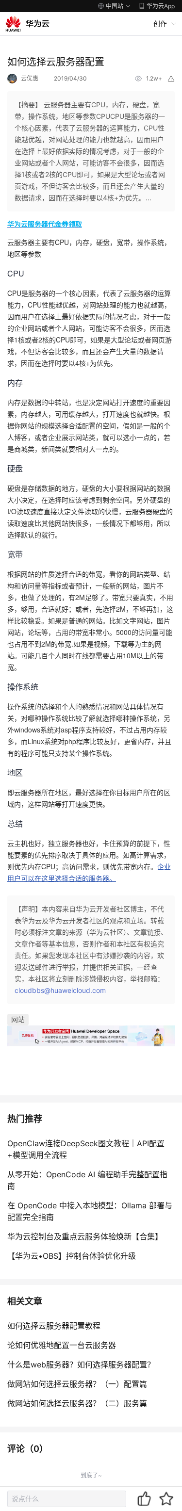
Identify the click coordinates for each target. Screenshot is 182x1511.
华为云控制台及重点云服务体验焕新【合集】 (85, 1236)
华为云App (161, 6)
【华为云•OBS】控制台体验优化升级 (71, 1256)
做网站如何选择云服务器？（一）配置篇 (77, 1384)
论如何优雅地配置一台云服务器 (61, 1345)
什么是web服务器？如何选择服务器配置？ (81, 1364)
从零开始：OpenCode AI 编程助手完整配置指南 (87, 1180)
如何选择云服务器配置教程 (53, 1326)
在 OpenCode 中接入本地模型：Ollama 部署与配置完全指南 (89, 1211)
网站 (18, 1019)
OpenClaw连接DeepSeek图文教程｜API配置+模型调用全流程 (86, 1149)
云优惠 (29, 78)
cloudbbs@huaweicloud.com (60, 990)
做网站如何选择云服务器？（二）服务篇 (77, 1403)
